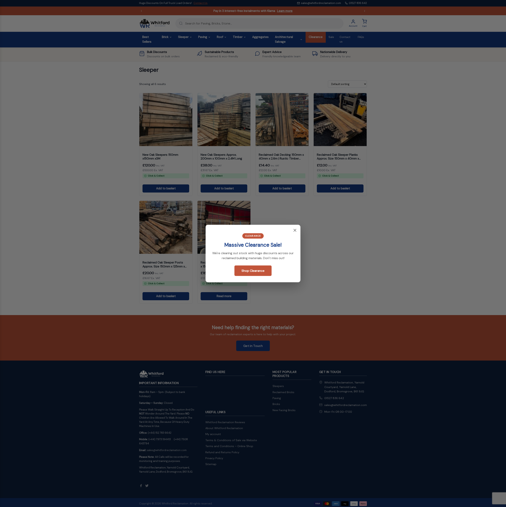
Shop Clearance (253, 271)
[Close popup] (295, 230)
